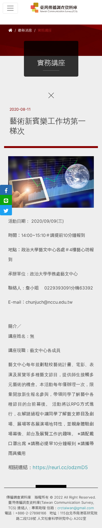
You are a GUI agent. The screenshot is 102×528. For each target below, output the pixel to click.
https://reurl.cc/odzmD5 (60, 467)
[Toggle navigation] (10, 8)
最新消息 (25, 30)
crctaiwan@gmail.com (75, 508)
